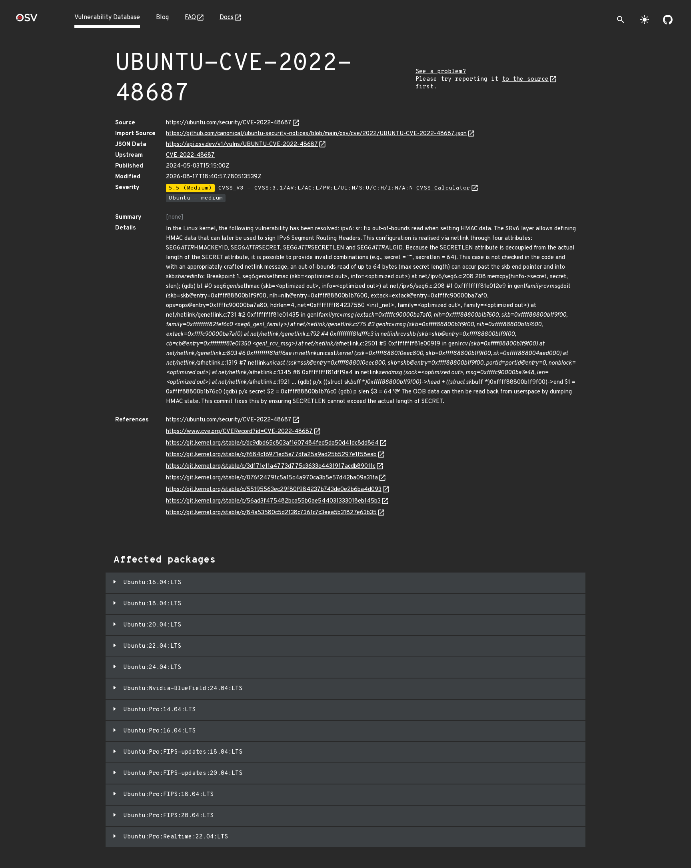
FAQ (190, 18)
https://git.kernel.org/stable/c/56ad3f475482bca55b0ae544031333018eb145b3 (273, 501)
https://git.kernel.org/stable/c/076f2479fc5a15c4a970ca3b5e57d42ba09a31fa (272, 478)
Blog (162, 18)
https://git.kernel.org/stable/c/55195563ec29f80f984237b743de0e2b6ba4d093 (273, 489)
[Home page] (27, 20)
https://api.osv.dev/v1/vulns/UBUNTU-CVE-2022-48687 (242, 144)
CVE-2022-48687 (190, 155)
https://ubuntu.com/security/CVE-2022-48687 (229, 123)
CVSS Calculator (443, 188)
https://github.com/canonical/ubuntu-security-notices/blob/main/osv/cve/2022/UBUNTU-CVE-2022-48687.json (316, 134)
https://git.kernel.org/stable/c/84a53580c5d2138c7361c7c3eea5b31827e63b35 (271, 513)
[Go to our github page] (668, 19)
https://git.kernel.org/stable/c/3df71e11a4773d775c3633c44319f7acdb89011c (270, 466)
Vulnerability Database (107, 18)
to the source (525, 79)
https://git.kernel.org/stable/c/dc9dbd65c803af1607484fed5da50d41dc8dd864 (272, 443)
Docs (227, 18)
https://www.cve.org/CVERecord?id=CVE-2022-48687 (239, 431)
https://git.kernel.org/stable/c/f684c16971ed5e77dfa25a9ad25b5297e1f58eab (271, 455)
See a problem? (440, 72)
